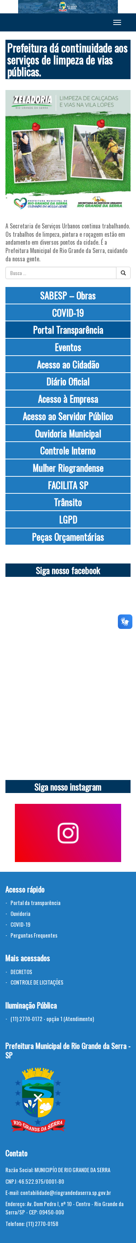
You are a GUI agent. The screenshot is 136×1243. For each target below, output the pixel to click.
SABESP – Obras (68, 295)
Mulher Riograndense (68, 467)
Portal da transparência (36, 902)
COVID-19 (68, 312)
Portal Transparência (68, 329)
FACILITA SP (68, 485)
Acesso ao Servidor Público (68, 416)
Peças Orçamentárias (68, 536)
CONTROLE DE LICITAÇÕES (37, 982)
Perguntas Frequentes (34, 935)
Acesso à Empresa (68, 398)
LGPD (68, 519)
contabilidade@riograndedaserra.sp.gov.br (65, 1192)
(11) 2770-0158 (42, 1223)
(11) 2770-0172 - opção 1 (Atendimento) (52, 1019)
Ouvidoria (20, 913)
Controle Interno (68, 450)
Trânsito (68, 502)
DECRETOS (21, 972)
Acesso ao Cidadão (68, 364)
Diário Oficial (68, 381)
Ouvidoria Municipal (68, 433)
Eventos (68, 346)
